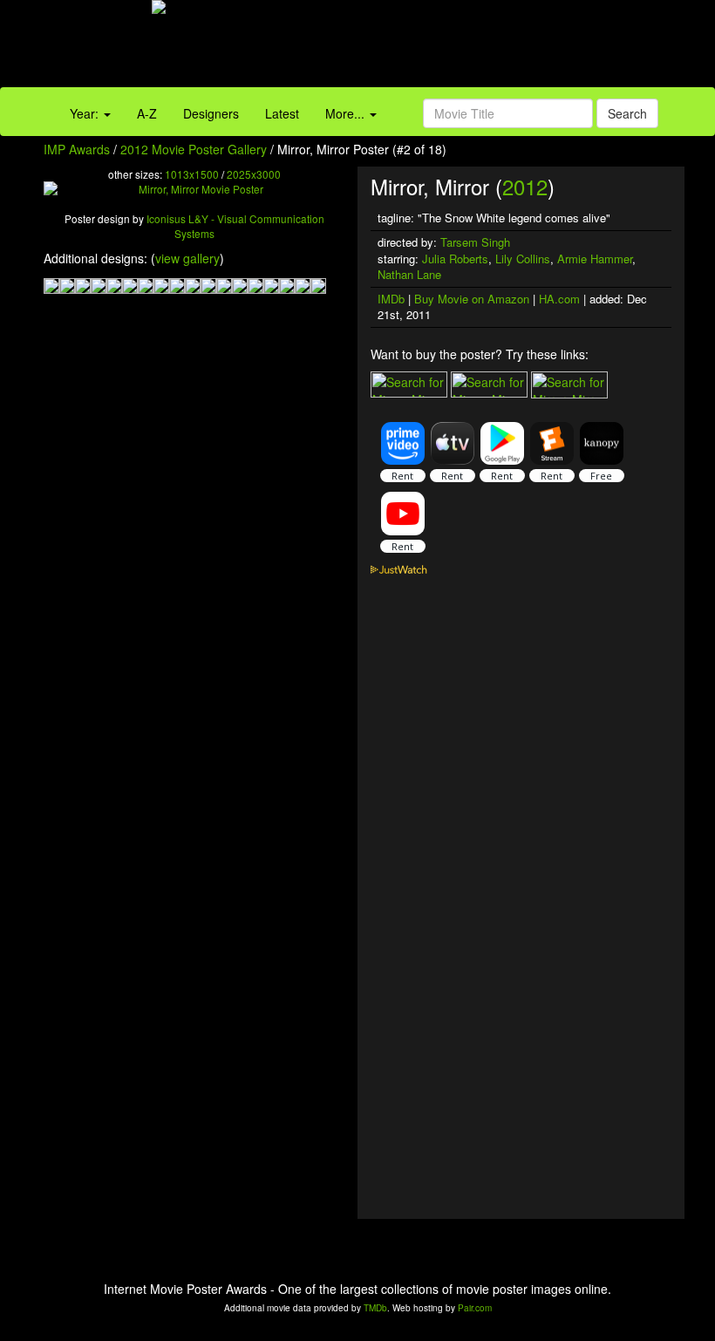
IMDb (391, 298)
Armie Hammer (594, 258)
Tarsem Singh (475, 242)
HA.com (559, 298)
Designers (211, 113)
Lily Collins (522, 258)
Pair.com (475, 1308)
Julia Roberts (455, 258)
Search (627, 113)
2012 (525, 186)
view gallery (187, 258)
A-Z (147, 113)
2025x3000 (254, 174)
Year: (86, 113)
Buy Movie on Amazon (471, 298)
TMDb (375, 1308)
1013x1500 (192, 174)
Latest (282, 113)
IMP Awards (77, 149)
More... (346, 113)
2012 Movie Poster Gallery (193, 149)
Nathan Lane (409, 274)
